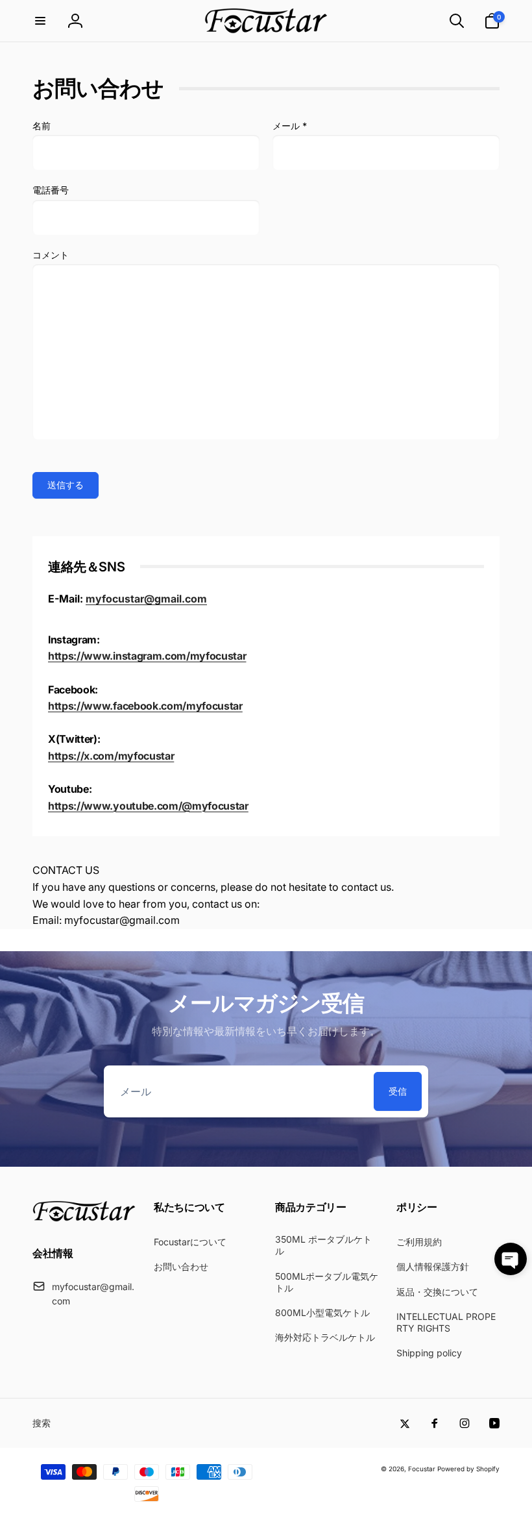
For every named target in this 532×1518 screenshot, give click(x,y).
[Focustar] (84, 1218)
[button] (40, 20)
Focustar (421, 1469)
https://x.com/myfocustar (111, 755)
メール (289, 125)
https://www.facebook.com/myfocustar (145, 705)
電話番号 (50, 189)
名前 (41, 125)
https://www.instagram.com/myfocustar (147, 655)
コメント (50, 254)
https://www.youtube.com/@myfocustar (148, 805)
